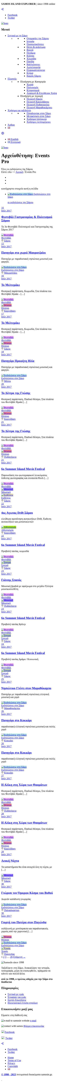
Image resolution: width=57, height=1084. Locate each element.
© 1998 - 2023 (8, 1074)
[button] (2, 133)
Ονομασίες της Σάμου (38, 38)
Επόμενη (19, 957)
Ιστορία (30, 41)
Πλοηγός (12, 78)
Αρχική (19, 172)
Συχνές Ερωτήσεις (17, 1000)
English (14, 139)
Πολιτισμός (32, 87)
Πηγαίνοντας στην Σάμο (39, 113)
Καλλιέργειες (33, 64)
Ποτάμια (31, 52)
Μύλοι (7, 381)
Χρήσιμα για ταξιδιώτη (19, 110)
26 (11, 957)
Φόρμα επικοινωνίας (33, 1026)
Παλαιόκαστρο (11, 910)
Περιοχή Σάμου (34, 99)
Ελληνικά (15, 142)
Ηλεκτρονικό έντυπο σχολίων (23, 1002)
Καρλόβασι (10, 311)
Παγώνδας (9, 954)
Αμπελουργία (33, 67)
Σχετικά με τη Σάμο (17, 35)
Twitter (9, 1038)
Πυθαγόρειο (10, 457)
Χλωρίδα (31, 58)
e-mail (33, 1020)
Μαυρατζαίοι (10, 273)
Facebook (10, 1032)
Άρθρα (11, 124)
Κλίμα (30, 73)
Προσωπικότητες (35, 44)
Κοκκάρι (8, 740)
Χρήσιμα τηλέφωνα (37, 119)
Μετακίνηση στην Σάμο (39, 116)
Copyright (13, 1066)
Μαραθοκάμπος (12, 708)
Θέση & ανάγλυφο (36, 47)
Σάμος (7, 240)
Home (11, 1057)
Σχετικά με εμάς (16, 994)
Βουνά (30, 50)
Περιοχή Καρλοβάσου (38, 101)
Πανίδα (30, 61)
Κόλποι (30, 55)
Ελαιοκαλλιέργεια (36, 70)
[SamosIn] (4, 23)
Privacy (11, 1063)
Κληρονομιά (33, 90)
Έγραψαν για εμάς (17, 997)
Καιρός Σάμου (34, 76)
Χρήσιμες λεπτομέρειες (39, 122)
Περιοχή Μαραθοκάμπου (39, 107)
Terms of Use (14, 1060)
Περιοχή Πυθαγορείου (38, 104)
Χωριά (30, 84)
